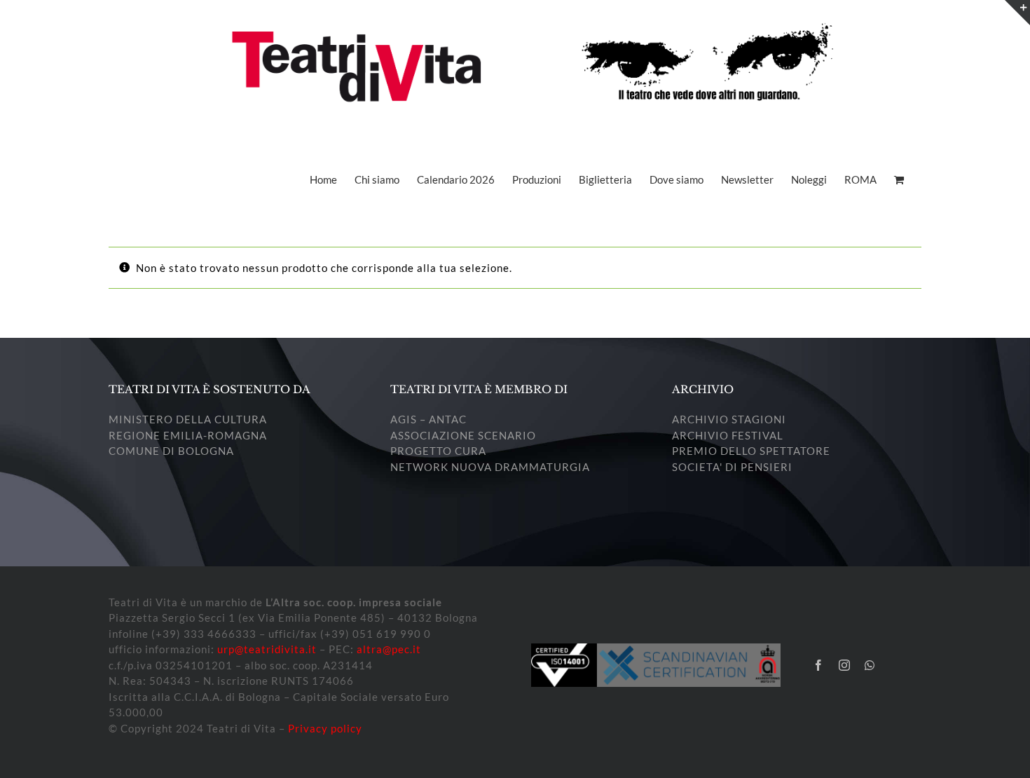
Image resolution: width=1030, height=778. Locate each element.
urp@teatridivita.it (267, 649)
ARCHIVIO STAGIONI (729, 419)
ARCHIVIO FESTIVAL (727, 435)
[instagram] (845, 665)
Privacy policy (325, 728)
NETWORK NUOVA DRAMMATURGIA (490, 466)
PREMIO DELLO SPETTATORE (751, 450)
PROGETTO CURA (438, 450)
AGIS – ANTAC (428, 419)
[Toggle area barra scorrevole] (1017, 12)
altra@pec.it (389, 649)
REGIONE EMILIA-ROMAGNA (188, 435)
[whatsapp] (870, 665)
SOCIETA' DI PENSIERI (732, 466)
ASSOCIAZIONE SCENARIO (463, 435)
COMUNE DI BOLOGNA (171, 450)
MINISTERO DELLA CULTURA (188, 419)
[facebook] (819, 665)
